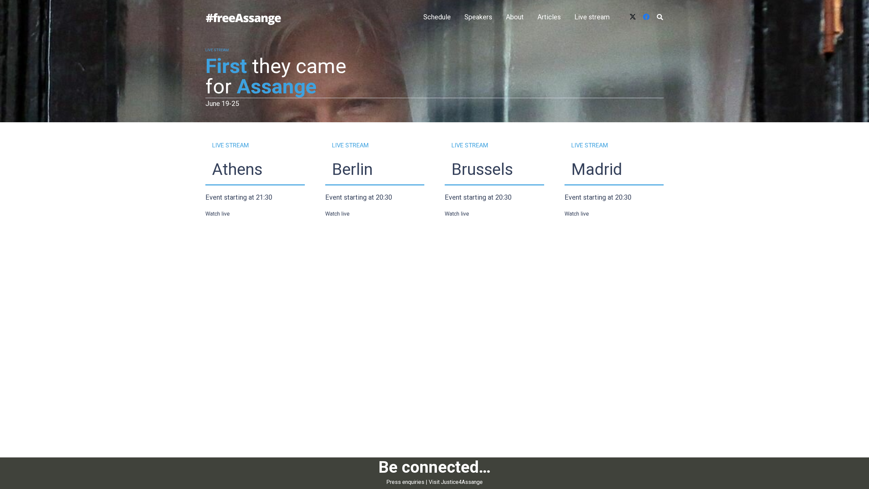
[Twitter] (633, 17)
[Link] (243, 16)
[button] (660, 16)
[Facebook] (646, 17)
